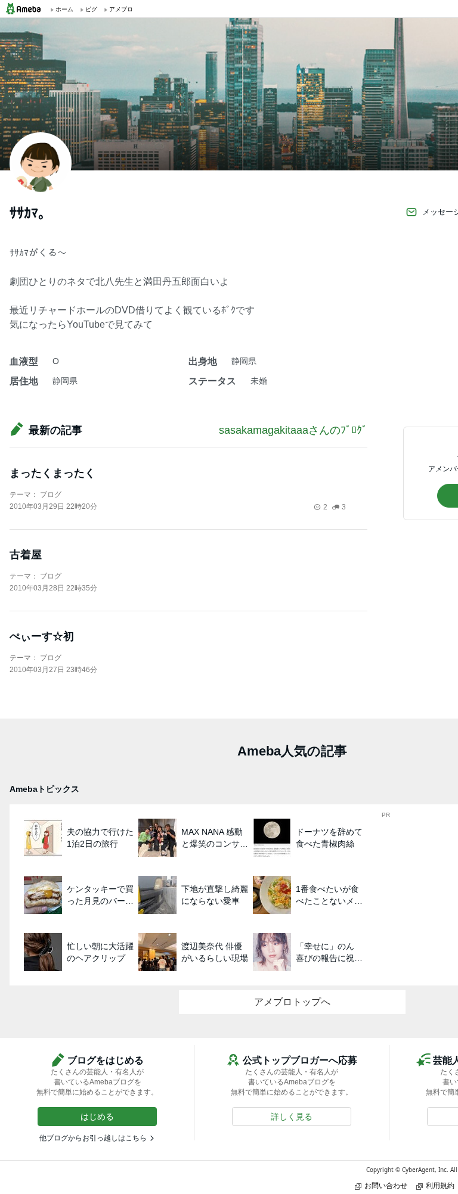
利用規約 (440, 1185)
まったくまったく (52, 473)
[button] (97, 1116)
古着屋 (26, 555)
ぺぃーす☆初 (42, 636)
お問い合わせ (385, 1185)
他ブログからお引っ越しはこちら (93, 1138)
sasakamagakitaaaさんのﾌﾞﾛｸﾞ (293, 430)
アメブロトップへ (292, 1002)
